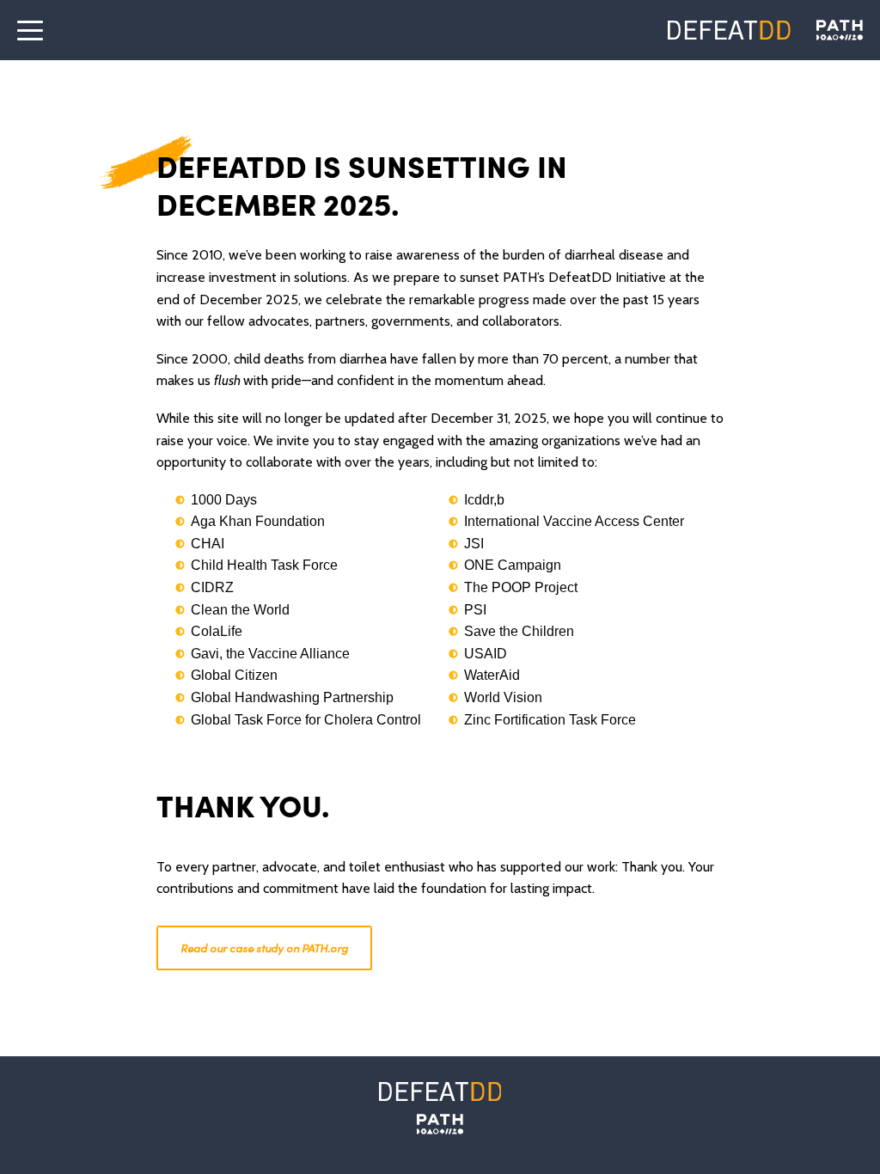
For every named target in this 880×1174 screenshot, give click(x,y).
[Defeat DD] (729, 30)
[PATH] (440, 1124)
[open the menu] (30, 30)
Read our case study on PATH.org (264, 947)
